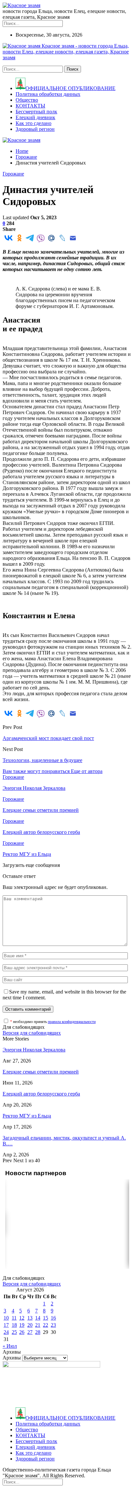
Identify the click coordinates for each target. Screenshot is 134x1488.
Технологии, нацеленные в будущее (42, 760)
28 (37, 1332)
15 (45, 1318)
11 (14, 1318)
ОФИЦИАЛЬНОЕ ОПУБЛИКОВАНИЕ (70, 88)
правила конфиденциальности (72, 1021)
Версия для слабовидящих (32, 1033)
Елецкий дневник (35, 117)
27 (30, 1332)
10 (6, 1318)
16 (53, 1318)
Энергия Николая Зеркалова (34, 1049)
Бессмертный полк (36, 111)
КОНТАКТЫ (30, 105)
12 (21, 1318)
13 (30, 1318)
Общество (27, 100)
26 (21, 1332)
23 (53, 1325)
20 (30, 1325)
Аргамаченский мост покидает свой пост (48, 738)
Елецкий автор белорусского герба (41, 1093)
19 (21, 1325)
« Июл (10, 1346)
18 (14, 1325)
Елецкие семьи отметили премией (41, 1071)
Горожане (13, 173)
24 (6, 1332)
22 (45, 1325)
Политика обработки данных (48, 94)
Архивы (12, 1357)
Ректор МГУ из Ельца (27, 1116)
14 (37, 1318)
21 (37, 1325)
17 (6, 1325)
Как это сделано (33, 123)
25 (14, 1332)
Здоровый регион (35, 129)
